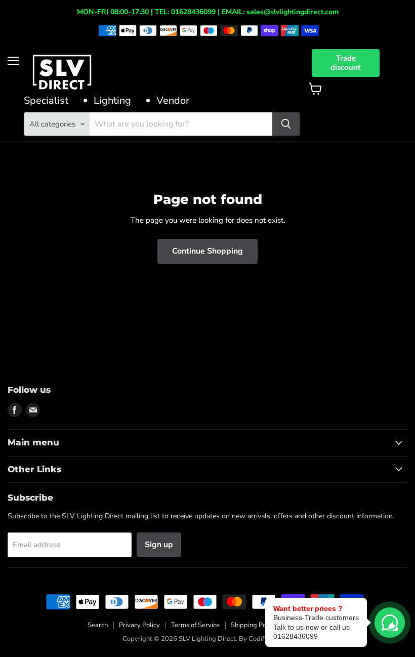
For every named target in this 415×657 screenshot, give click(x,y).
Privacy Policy (139, 625)
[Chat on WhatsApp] (390, 622)
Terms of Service (195, 625)
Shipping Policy (253, 625)
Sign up (159, 544)
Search (98, 625)
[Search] (286, 124)
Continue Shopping (207, 251)
